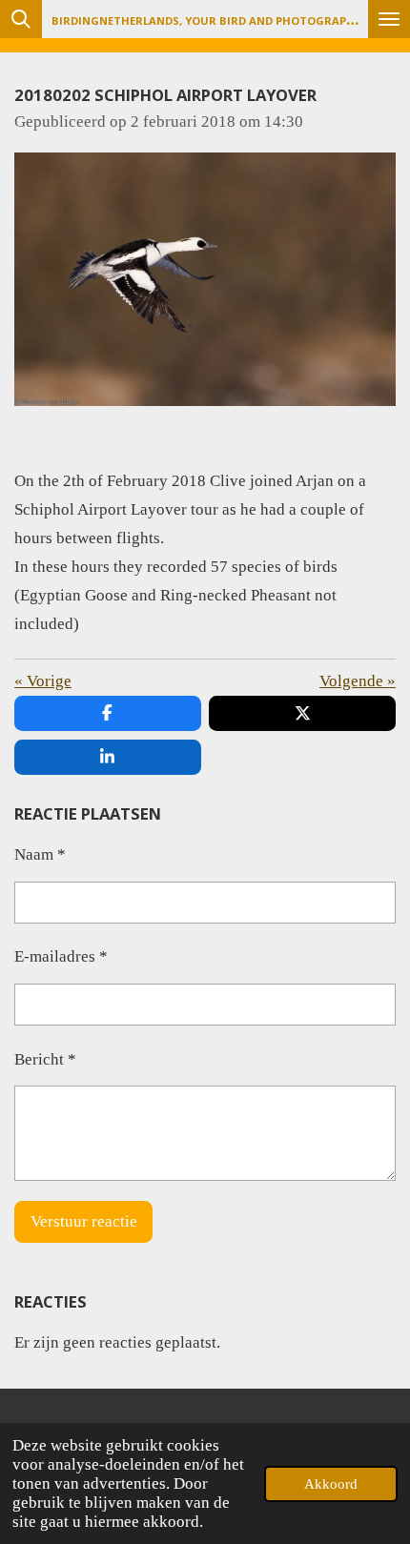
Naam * (40, 854)
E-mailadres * (61, 956)
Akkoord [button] (331, 1484)
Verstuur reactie (84, 1221)
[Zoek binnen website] (21, 19)
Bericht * (45, 1059)
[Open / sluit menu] (389, 19)
